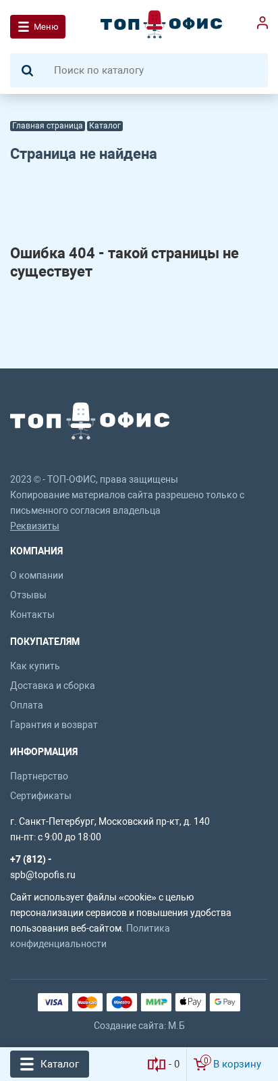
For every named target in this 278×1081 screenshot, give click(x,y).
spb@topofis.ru (43, 874)
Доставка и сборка (52, 685)
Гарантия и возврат (54, 724)
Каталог (59, 1064)
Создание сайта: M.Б (139, 1025)
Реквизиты (34, 526)
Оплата (26, 705)
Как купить (35, 665)
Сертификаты (41, 795)
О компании (36, 575)
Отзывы (28, 595)
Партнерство (39, 776)
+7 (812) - (30, 859)
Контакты (32, 614)
